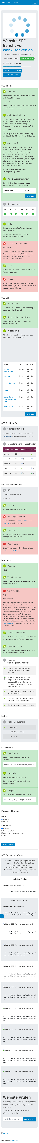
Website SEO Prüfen (11, 3)
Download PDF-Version (12, 71)
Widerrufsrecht (9, 406)
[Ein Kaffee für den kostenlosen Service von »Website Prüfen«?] (21, 1113)
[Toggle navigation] (34, 3)
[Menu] (2, 916)
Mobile (5, 822)
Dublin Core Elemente (10, 550)
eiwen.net (14, 1140)
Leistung (6, 829)
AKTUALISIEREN (27, 59)
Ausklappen (31, 196)
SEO (4, 835)
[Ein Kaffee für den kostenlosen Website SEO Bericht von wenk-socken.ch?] (24, 63)
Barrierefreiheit (8, 831)
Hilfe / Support (9, 383)
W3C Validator (8, 623)
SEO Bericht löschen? (11, 75)
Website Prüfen (8, 845)
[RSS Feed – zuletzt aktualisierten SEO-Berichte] (36, 8)
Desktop (6, 819)
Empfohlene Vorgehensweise (13, 833)
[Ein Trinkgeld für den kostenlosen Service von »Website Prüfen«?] (4, 1133)
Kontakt (6, 390)
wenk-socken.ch (18, 50)
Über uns (7, 376)
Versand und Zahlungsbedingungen (10, 399)
